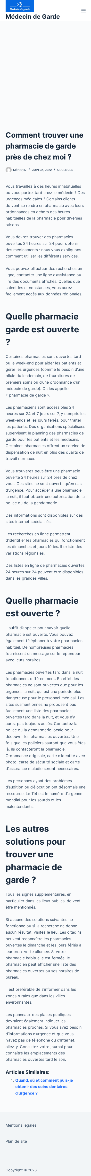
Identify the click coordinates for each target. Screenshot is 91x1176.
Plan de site (16, 1141)
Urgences (65, 170)
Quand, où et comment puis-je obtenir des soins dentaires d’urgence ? (44, 1087)
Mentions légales (21, 1125)
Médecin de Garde (33, 16)
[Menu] (83, 11)
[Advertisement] (45, 69)
